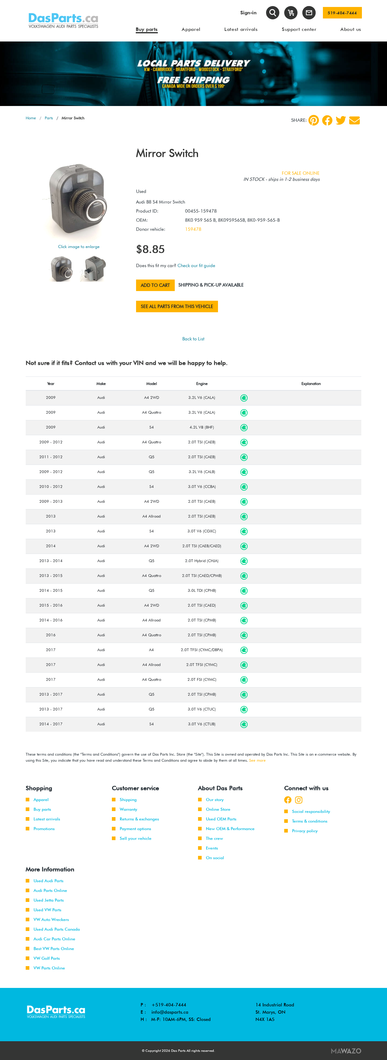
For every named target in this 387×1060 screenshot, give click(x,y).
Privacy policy (305, 830)
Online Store (218, 809)
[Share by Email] (354, 120)
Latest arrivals (47, 819)
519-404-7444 (342, 12)
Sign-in (248, 12)
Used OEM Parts (221, 819)
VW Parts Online (49, 968)
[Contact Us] (309, 12)
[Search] (272, 12)
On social (215, 857)
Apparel (41, 799)
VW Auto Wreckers (51, 919)
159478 (193, 229)
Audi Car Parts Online (54, 938)
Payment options (135, 828)
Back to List (193, 339)
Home (31, 117)
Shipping (128, 799)
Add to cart (155, 285)
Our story (215, 799)
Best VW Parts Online (54, 948)
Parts (49, 117)
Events (212, 848)
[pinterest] (313, 120)
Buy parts (42, 809)
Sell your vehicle (135, 838)
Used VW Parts (47, 909)
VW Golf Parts (47, 958)
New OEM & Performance (230, 828)
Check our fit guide (196, 265)
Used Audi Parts (48, 880)
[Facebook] (327, 120)
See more (257, 760)
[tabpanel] (193, 73)
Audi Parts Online (50, 890)
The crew (214, 838)
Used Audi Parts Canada (57, 929)
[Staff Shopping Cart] (291, 12)
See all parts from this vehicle (177, 306)
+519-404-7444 (168, 1005)
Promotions (44, 828)
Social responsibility (311, 811)
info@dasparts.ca (169, 1012)
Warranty (128, 809)
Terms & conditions (309, 821)
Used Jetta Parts (49, 900)
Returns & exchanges (139, 819)
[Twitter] (341, 120)
